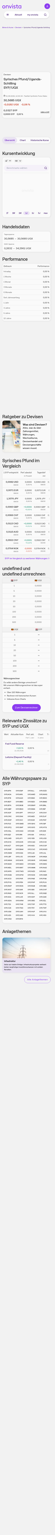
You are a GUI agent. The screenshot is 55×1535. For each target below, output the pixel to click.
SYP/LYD (19, 857)
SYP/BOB (19, 805)
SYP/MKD (19, 864)
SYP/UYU (42, 911)
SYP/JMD (7, 838)
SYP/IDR (42, 831)
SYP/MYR (19, 860)
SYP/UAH (19, 911)
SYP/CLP (31, 813)
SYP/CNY (43, 813)
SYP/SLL (31, 893)
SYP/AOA (7, 794)
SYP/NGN (8, 875)
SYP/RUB (31, 886)
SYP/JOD (43, 838)
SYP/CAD (31, 842)
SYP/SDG (7, 900)
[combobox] (26, 168)
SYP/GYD (31, 827)
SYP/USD (19, 915)
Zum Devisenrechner (26, 707)
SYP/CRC (8, 816)
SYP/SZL (42, 900)
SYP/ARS (19, 794)
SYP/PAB (31, 879)
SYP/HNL (7, 831)
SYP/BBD (19, 802)
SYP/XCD (7, 879)
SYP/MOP (31, 857)
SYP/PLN (43, 882)
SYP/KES (31, 846)
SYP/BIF (42, 809)
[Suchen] (46, 168)
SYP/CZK (7, 908)
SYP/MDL (8, 868)
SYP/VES (42, 915)
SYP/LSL (42, 853)
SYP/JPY (19, 838)
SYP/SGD (43, 893)
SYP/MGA (43, 857)
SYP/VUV (31, 915)
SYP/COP (43, 846)
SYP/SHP (31, 897)
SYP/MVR (31, 860)
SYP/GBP (7, 809)
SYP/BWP (31, 805)
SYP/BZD (31, 802)
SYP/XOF (7, 813)
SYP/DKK (19, 816)
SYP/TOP (31, 904)
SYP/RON (19, 886)
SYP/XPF (19, 813)
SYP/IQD (7, 835)
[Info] (8, 160)
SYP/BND (19, 809)
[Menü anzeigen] (7, 15)
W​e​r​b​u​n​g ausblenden (36, 48)
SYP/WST (8, 889)
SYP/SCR (19, 893)
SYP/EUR (31, 820)
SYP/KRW (20, 900)
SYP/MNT (19, 868)
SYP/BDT (7, 802)
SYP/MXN (43, 864)
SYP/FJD (7, 824)
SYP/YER (31, 838)
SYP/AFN (7, 791)
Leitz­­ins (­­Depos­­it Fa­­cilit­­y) (18, 757)
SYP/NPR (7, 871)
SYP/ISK (31, 835)
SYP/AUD (19, 798)
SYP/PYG (7, 882)
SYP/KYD (7, 842)
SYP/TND (19, 908)
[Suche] (45, 15)
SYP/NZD (31, 871)
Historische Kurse (40, 140)
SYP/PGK (43, 879)
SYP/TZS (7, 904)
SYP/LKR (19, 897)
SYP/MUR (8, 864)
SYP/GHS (31, 824)
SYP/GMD (20, 824)
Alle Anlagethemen (37, 979)
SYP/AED (31, 816)
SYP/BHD (43, 798)
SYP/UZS (7, 915)
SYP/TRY (31, 908)
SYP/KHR (19, 842)
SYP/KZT (7, 846)
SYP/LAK (31, 853)
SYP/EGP (19, 791)
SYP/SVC (19, 820)
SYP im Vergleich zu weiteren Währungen (26, 558)
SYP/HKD (19, 831)
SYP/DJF (42, 816)
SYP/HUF (31, 911)
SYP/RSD (7, 893)
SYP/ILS (42, 835)
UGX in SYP (45, 112)
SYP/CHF (43, 889)
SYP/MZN (31, 864)
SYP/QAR (19, 846)
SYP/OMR (43, 875)
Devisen (18, 27)
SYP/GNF (19, 827)
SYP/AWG (43, 794)
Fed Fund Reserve (14, 743)
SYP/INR (31, 831)
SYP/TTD (42, 904)
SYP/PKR (19, 879)
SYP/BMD (43, 802)
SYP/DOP (8, 820)
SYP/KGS (19, 853)
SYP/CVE (43, 842)
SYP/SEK (31, 889)
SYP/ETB (7, 798)
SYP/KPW (20, 875)
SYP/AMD (31, 794)
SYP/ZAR (42, 897)
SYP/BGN (31, 809)
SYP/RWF (8, 886)
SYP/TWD (20, 871)
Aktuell (18, 14)
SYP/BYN (19, 919)
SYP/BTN (7, 805)
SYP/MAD (43, 860)
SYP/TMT (43, 908)
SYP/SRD (31, 900)
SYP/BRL (42, 805)
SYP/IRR (19, 835)
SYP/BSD (31, 798)
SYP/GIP (42, 824)
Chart (23, 140)
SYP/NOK (31, 875)
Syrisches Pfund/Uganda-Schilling (37, 27)
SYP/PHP (31, 882)
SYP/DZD (43, 791)
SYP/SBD (43, 886)
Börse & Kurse (7, 27)
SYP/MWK (8, 860)
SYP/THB (19, 904)
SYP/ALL (31, 791)
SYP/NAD (43, 868)
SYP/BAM (19, 849)
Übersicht (10, 140)
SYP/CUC (31, 849)
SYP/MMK (31, 868)
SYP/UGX (7, 911)
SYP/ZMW (8, 853)
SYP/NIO (42, 871)
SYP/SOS (7, 897)
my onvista (32, 14)
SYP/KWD (43, 849)
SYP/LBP (7, 857)
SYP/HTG (43, 827)
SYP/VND (8, 919)
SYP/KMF (7, 849)
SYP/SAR (19, 889)
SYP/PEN (19, 882)
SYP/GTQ (7, 827)
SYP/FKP (42, 820)
